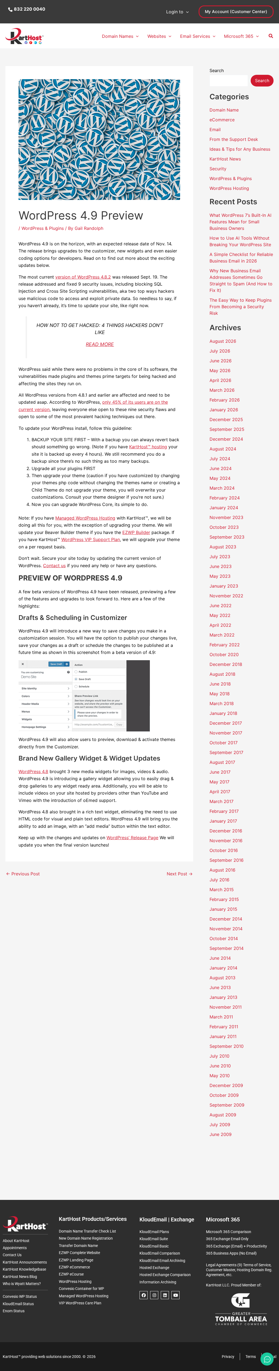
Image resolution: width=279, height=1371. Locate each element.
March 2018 (222, 703)
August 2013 (222, 977)
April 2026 (220, 380)
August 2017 (222, 762)
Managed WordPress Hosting (85, 518)
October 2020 (224, 654)
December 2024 (226, 439)
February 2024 (225, 498)
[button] (186, 12)
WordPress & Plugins (43, 228)
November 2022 (226, 595)
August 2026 (223, 341)
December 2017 (226, 723)
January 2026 (224, 409)
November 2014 (226, 928)
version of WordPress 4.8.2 (83, 277)
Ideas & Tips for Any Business (240, 149)
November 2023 (226, 517)
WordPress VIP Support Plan (90, 539)
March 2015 (222, 889)
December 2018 (226, 664)
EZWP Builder (136, 532)
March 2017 (221, 801)
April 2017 (220, 791)
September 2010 (227, 1046)
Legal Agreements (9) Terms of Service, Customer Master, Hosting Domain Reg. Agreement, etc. (239, 1270)
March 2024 (222, 488)
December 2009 (226, 1085)
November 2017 (226, 733)
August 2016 (222, 870)
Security (218, 168)
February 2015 (224, 899)
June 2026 (221, 360)
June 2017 (220, 772)
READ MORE (100, 344)
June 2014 (220, 958)
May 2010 (220, 1075)
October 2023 (224, 527)
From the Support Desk (234, 139)
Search (217, 70)
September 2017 (226, 752)
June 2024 (221, 468)
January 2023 (224, 586)
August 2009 (223, 1114)
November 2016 (226, 840)
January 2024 (224, 507)
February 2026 (225, 400)
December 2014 (226, 919)
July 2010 (219, 1056)
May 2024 (220, 478)
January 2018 (223, 713)
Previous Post (23, 874)
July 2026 (220, 351)
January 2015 (223, 909)
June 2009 (221, 1134)
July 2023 (220, 556)
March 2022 (222, 635)
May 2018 (220, 693)
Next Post (180, 874)
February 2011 (224, 1026)
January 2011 (223, 1036)
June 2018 (220, 684)
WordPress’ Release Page (132, 837)
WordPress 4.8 (33, 771)
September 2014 (227, 948)
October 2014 (224, 938)
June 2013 (220, 987)
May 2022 (220, 615)
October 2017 (224, 742)
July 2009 (220, 1124)
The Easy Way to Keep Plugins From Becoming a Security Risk (241, 306)
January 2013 (223, 997)
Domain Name (224, 110)
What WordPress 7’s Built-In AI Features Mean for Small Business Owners (240, 221)
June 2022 (221, 605)
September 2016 (227, 860)
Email (215, 129)
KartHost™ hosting (148, 446)
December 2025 (226, 419)
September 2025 (227, 429)
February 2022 (225, 644)
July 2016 (219, 879)
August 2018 (222, 674)
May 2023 (220, 576)
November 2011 (226, 1007)
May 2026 (220, 370)
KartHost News (225, 159)
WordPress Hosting (229, 188)
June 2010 (220, 1066)
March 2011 (221, 1017)
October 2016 (224, 850)
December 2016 (226, 830)
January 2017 (223, 821)
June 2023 (221, 566)
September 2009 (227, 1105)
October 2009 (224, 1095)
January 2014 (223, 968)
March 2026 (222, 390)
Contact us (54, 565)
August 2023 (223, 546)
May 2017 (219, 782)
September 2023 (227, 537)
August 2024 (223, 449)
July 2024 (220, 458)
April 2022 (220, 625)
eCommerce (222, 119)
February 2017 (224, 811)
